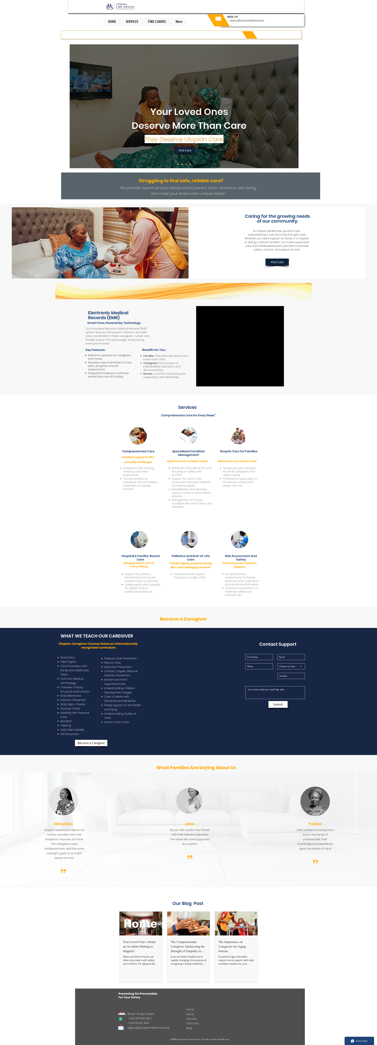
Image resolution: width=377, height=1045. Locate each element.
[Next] (290, 106)
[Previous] (77, 106)
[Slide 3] (185, 164)
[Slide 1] (177, 164)
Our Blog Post (187, 903)
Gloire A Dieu (63, 823)
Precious (315, 823)
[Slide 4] (190, 164)
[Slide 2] (181, 164)
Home (190, 1009)
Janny (189, 823)
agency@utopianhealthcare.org (148, 1028)
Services (191, 1019)
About (190, 1014)
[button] (179, 21)
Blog (189, 1028)
